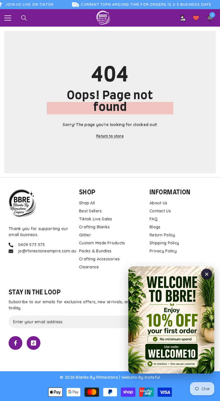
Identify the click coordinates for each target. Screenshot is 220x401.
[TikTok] (33, 343)
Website (129, 377)
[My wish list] (196, 18)
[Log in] (183, 18)
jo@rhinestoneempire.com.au (47, 251)
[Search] (24, 18)
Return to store (110, 136)
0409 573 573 (31, 244)
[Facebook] (15, 343)
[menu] (7, 18)
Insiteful (152, 377)
